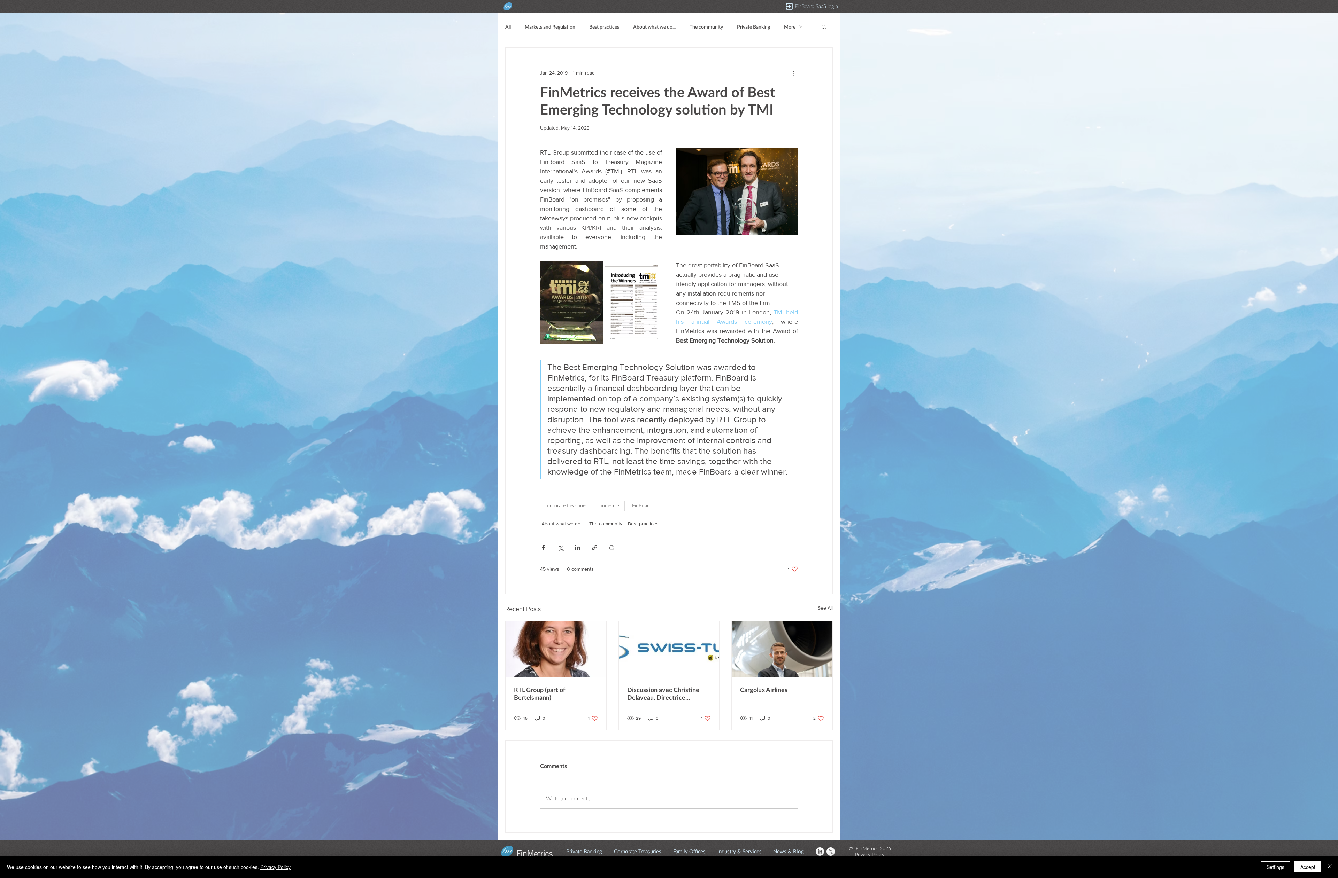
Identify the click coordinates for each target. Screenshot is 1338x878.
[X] (830, 851)
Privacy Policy (275, 866)
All (508, 27)
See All (825, 608)
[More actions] (794, 73)
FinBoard (642, 505)
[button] (824, 26)
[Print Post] (611, 547)
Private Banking (753, 27)
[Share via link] (594, 547)
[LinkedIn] (820, 851)
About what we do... (654, 27)
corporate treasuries (566, 505)
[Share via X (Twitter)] (560, 547)
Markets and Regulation (550, 27)
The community (706, 27)
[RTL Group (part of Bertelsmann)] (556, 649)
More (789, 27)
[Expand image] (571, 302)
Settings (1275, 866)
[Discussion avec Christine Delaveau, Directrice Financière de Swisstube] (669, 649)
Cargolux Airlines (763, 689)
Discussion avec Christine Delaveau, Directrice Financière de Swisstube (663, 693)
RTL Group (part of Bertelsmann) (539, 693)
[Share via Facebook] (543, 547)
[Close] (1329, 866)
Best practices (604, 27)
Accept (1307, 866)
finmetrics (609, 505)
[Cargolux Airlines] (782, 649)
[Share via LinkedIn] (577, 547)
